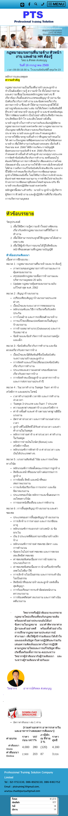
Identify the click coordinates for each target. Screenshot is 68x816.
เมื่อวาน (15, 809)
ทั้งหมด (14, 799)
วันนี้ (13, 806)
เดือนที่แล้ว (16, 802)
